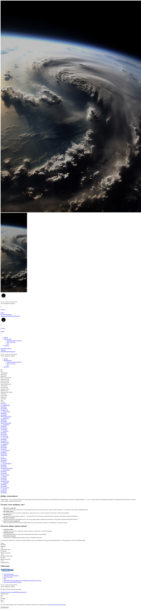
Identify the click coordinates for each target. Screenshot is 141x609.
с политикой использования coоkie (56, 604)
